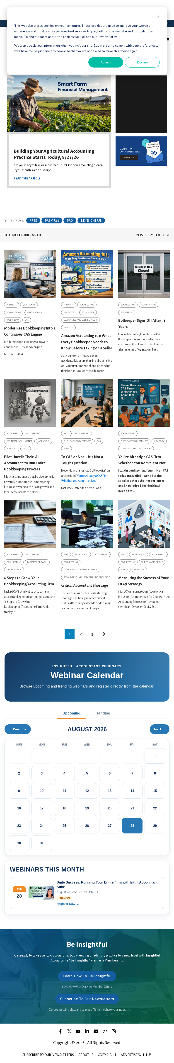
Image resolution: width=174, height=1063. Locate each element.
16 (19, 808)
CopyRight (107, 1055)
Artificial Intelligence (19, 441)
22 (155, 808)
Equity (124, 569)
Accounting (13, 433)
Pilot (25, 448)
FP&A (66, 448)
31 (42, 843)
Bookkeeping (14, 312)
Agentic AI (44, 441)
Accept (106, 62)
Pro (70, 220)
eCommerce (88, 312)
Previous (13, 103)
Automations (34, 312)
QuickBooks (29, 304)
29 (155, 826)
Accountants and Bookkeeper (80, 569)
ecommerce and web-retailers (80, 320)
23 (19, 826)
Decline (142, 62)
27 (109, 826)
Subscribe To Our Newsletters (87, 999)
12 (87, 791)
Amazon (68, 327)
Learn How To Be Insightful (87, 976)
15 (155, 791)
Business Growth (37, 562)
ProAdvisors (81, 554)
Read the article (27, 178)
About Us (85, 1055)
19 (87, 808)
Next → (159, 729)
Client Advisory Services (77, 441)
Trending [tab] (102, 713)
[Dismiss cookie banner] (158, 17)
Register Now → (68, 904)
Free (33, 220)
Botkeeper (126, 312)
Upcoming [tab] (71, 713)
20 (109, 808)
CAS (27, 320)
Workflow (13, 320)
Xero (66, 433)
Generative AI (14, 569)
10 (42, 791)
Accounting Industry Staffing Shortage (87, 577)
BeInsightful (91, 220)
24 (42, 826)
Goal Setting (14, 562)
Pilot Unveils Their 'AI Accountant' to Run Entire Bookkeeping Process (25, 463)
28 (132, 826)
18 (64, 808)
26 (87, 826)
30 (19, 843)
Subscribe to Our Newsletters (48, 1055)
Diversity (139, 569)
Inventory (70, 312)
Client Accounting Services (136, 448)
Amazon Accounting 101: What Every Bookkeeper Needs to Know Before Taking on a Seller (86, 342)
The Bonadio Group (152, 562)
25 (64, 826)
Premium (52, 220)
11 (64, 791)
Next (104, 103)
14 (132, 791)
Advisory (12, 448)
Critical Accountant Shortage (84, 586)
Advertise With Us (136, 1055)
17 (42, 808)
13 (109, 791)
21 (132, 808)
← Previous (18, 729)
